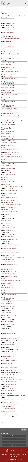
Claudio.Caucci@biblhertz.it (11, 190)
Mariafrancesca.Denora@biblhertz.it (13, 245)
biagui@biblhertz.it (9, 133)
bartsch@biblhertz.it (9, 64)
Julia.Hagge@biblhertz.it (10, 390)
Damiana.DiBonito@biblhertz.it (12, 252)
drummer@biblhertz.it (10, 261)
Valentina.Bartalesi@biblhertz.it (12, 53)
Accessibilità (14, 456)
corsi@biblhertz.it (9, 220)
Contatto (14, 435)
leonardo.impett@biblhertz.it (11, 415)
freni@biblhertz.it (8, 330)
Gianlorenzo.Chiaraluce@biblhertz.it (13, 204)
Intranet (14, 438)
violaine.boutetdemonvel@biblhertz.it (13, 156)
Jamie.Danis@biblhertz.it (10, 227)
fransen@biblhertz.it (9, 312)
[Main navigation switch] (25, 3)
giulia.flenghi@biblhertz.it (10, 287)
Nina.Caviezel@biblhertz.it (11, 197)
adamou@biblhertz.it (9, 29)
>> (17, 416)
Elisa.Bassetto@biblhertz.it (11, 78)
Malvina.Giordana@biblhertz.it (12, 367)
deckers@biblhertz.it (9, 236)
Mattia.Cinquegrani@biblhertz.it (12, 211)
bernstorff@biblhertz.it (10, 124)
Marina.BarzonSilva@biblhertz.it (12, 71)
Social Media (5, 433)
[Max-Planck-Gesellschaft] (8, 450)
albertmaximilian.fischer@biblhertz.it (13, 280)
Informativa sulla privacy (14, 454)
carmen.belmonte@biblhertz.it (11, 108)
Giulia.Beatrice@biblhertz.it (11, 94)
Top (25, 429)
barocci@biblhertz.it (9, 46)
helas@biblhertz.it (9, 399)
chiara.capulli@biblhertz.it (11, 181)
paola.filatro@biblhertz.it (10, 273)
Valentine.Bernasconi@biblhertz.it (12, 115)
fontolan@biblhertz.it (9, 303)
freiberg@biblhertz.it (9, 321)
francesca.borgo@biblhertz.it (11, 142)
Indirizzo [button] (3, 423)
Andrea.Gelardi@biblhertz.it (11, 360)
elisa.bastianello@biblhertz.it (11, 87)
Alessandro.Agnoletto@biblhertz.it (12, 38)
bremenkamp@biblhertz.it (10, 174)
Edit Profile (14, 445)
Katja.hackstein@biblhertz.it (11, 381)
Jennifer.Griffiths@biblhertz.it (11, 374)
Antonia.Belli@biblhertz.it (10, 101)
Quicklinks (4, 431)
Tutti (6, 17)
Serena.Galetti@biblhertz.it (11, 353)
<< (10, 416)
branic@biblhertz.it (9, 165)
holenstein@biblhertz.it (10, 408)
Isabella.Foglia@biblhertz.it (11, 294)
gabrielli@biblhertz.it (9, 344)
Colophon (4, 454)
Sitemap (24, 454)
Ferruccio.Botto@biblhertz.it (11, 149)
